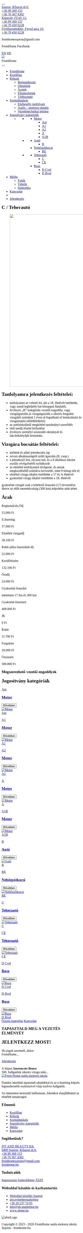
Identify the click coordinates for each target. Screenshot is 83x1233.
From (17, 71)
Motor (38, 118)
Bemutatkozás (27, 82)
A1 (44, 126)
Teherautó (40, 155)
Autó (37, 140)
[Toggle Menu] (3, 65)
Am (44, 122)
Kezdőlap (16, 75)
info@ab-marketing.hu (24, 1207)
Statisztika (24, 188)
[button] (9, 1217)
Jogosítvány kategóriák (24, 115)
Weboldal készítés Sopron (26, 1196)
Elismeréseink (26, 93)
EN (4, 53)
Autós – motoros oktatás (33, 107)
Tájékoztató (25, 97)
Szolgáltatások (19, 100)
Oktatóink (24, 86)
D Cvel (46, 169)
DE (9, 53)
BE (44, 151)
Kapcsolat (16, 191)
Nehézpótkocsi (43, 147)
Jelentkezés (17, 198)
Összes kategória (12, 1021)
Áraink (22, 89)
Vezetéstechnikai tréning (33, 111)
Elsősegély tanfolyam (31, 104)
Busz (37, 166)
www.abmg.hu (19, 1210)
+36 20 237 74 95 (21, 1203)
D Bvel (46, 173)
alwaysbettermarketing (24, 1199)
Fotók (21, 180)
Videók (22, 184)
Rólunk (14, 78)
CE (44, 162)
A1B (45, 137)
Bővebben (9, 705)
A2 (44, 129)
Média (14, 177)
